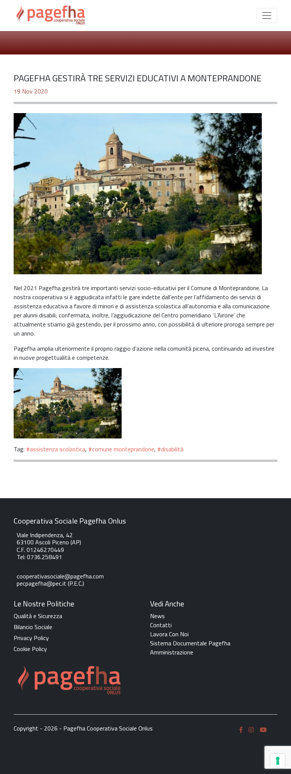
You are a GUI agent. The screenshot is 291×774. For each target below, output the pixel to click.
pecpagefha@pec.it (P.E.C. (50, 583)
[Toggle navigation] (266, 15)
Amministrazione (171, 652)
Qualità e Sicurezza (38, 615)
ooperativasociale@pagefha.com (61, 576)
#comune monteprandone (121, 449)
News (157, 615)
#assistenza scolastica (55, 449)
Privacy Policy (31, 637)
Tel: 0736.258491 (39, 556)
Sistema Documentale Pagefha (190, 643)
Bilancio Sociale (33, 626)
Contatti (161, 624)
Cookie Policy (30, 648)
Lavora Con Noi (169, 634)
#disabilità (170, 449)
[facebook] (241, 729)
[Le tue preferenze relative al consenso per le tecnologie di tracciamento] (278, 761)
